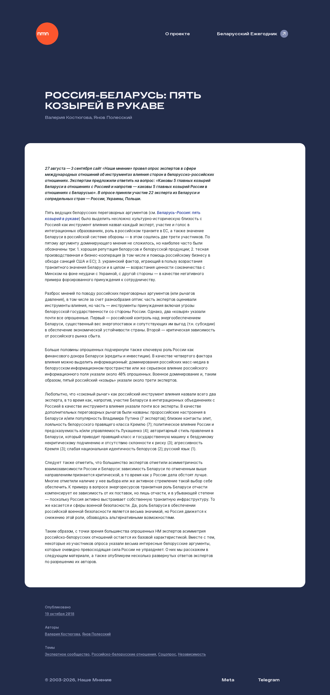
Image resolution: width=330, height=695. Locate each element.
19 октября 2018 (59, 614)
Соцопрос (167, 654)
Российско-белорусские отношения (124, 654)
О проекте (177, 33)
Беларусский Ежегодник (247, 33)
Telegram (268, 679)
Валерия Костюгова (68, 117)
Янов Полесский (113, 117)
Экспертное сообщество (67, 654)
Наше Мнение (47, 33)
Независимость (192, 654)
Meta (228, 679)
